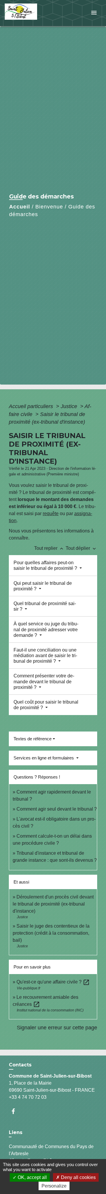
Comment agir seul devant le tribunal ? (56, 808)
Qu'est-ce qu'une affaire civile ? (53, 981)
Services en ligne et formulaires (44, 757)
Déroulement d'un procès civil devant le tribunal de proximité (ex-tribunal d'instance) (53, 904)
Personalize (54, 1185)
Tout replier (49, 548)
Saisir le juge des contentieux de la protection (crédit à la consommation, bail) (51, 933)
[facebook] (16, 1111)
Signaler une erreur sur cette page (57, 1028)
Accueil (19, 207)
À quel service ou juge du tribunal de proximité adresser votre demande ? (46, 629)
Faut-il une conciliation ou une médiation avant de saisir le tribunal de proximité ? (45, 655)
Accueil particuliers (31, 406)
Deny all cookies (78, 1177)
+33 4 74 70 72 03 (28, 1097)
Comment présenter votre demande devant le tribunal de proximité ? (44, 681)
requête (51, 513)
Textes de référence (33, 738)
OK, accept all (31, 1177)
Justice (70, 406)
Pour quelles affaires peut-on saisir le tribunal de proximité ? (46, 565)
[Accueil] (27, 13)
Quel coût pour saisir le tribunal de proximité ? (46, 704)
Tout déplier (81, 548)
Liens (15, 1132)
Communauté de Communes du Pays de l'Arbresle (51, 1150)
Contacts (20, 1065)
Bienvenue (49, 207)
